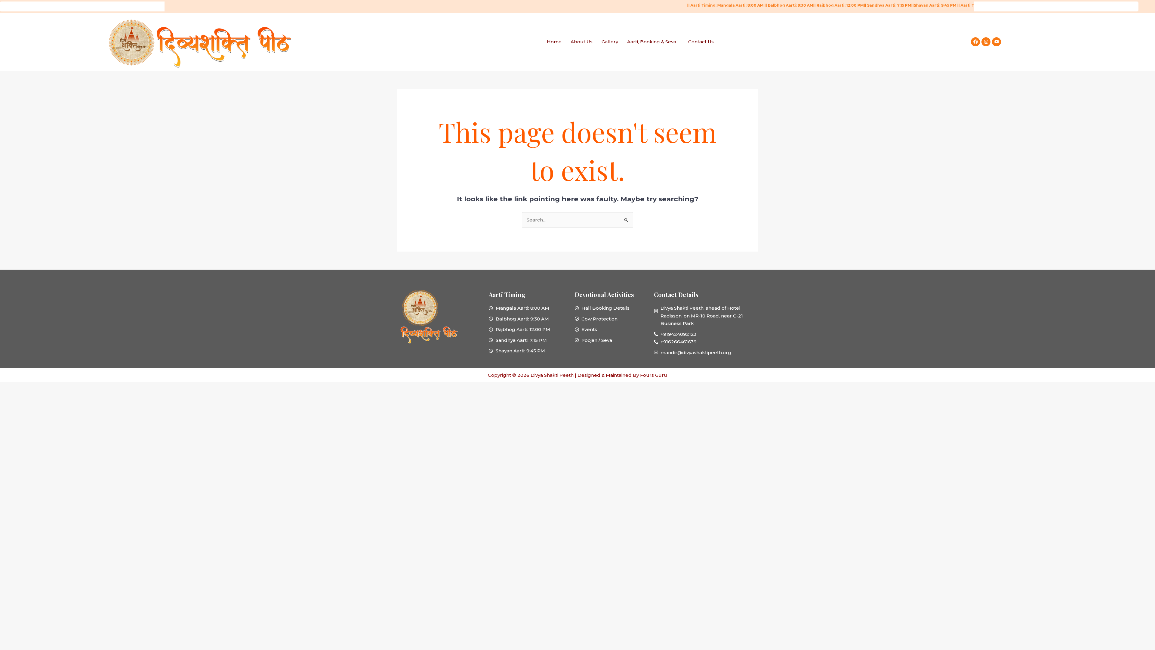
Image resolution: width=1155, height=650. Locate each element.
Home (554, 42)
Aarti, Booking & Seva (651, 42)
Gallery (610, 42)
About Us (582, 42)
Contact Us (701, 42)
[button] (653, 41)
